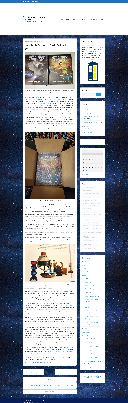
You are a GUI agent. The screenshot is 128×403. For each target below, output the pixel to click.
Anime (84, 187)
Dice (88, 205)
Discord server (61, 357)
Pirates (93, 225)
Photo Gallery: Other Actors (91, 357)
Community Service (86, 203)
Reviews (27, 41)
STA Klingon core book (45, 342)
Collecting (86, 200)
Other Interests (91, 19)
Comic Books (93, 200)
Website (90, 248)
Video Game (85, 248)
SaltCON (93, 237)
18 (89, 165)
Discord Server (87, 107)
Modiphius (27, 362)
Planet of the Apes (99, 225)
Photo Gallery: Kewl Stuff (90, 338)
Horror (99, 214)
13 (95, 162)
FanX (91, 214)
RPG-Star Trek (87, 282)
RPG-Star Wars (87, 292)
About (67, 19)
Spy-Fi (97, 241)
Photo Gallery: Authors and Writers (93, 346)
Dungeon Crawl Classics (87, 208)
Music (100, 220)
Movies (92, 220)
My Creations (95, 222)
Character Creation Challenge (90, 195)
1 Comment (50, 49)
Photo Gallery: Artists (89, 342)
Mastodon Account (88, 110)
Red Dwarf (93, 228)
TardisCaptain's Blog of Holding (35, 18)
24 (86, 167)
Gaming (75, 19)
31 (86, 170)
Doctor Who (93, 206)
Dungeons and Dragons (91, 211)
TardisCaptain (36, 49)
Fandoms (82, 19)
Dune (99, 205)
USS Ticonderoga (88, 132)
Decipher (84, 205)
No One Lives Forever (87, 225)
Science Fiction (88, 241)
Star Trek (42, 41)
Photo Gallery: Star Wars (90, 353)
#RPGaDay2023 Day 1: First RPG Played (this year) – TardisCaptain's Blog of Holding (51, 385)
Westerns (95, 248)
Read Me (86, 272)
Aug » (87, 174)
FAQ (85, 268)
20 (95, 165)
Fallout (84, 214)
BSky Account (87, 113)
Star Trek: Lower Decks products (46, 103)
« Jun (83, 174)
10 (86, 162)
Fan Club (88, 214)
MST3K (96, 220)
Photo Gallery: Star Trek (90, 350)
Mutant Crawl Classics (87, 222)
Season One (64, 305)
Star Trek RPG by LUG (90, 289)
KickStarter (96, 217)
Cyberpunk (100, 203)
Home (62, 19)
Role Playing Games (34, 41)
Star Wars (95, 245)
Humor (84, 217)
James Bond (90, 217)
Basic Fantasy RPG (91, 187)
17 (86, 165)
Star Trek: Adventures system (59, 99)
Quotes (86, 228)
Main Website (87, 129)
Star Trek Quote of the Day (91, 116)
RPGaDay (86, 237)
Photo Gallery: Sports (89, 367)
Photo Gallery (99, 19)
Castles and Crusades (87, 190)
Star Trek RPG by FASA (91, 285)
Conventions (94, 203)
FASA (95, 214)
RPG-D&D (86, 278)
